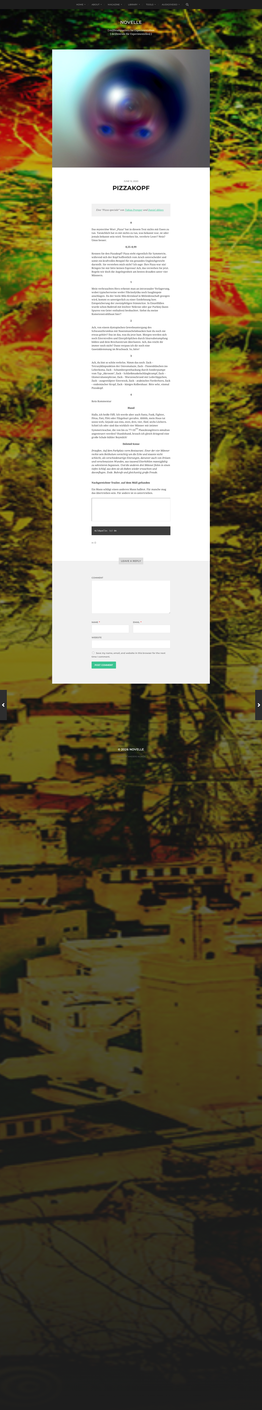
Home (79, 4)
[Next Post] (258, 705)
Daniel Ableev (156, 210)
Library (133, 4)
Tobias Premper (134, 210)
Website (97, 637)
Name (96, 622)
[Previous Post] (3, 705)
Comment (97, 577)
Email (137, 622)
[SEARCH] (187, 4)
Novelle (131, 22)
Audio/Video (169, 4)
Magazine (114, 4)
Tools (150, 4)
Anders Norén (137, 756)
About (96, 4)
